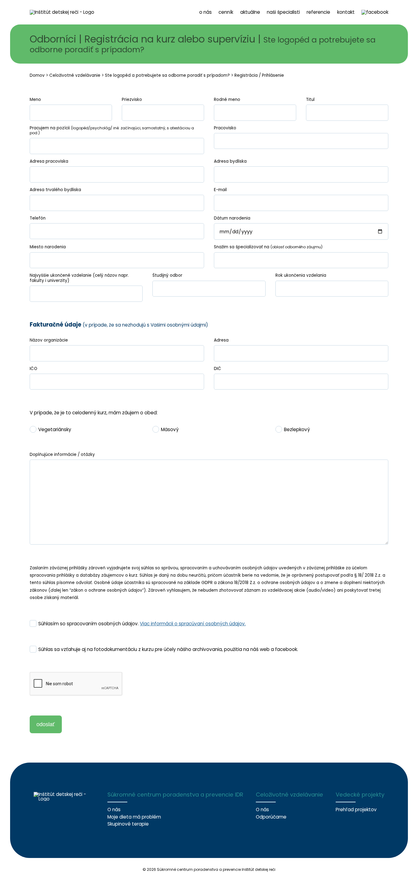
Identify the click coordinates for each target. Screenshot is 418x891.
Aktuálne (250, 12)
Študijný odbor (167, 275)
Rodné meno (227, 99)
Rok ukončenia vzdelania (300, 275)
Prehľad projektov (356, 809)
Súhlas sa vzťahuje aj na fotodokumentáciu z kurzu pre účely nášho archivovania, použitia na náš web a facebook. (168, 649)
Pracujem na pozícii (112, 130)
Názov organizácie (49, 340)
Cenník (225, 12)
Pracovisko (225, 128)
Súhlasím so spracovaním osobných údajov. (142, 624)
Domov (37, 75)
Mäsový (170, 430)
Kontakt (346, 12)
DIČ (217, 368)
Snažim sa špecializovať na (268, 247)
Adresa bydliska (230, 161)
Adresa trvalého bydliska (55, 189)
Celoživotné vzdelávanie (74, 75)
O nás (205, 12)
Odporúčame (271, 817)
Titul (310, 99)
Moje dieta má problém (134, 817)
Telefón (38, 218)
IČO (33, 368)
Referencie (318, 12)
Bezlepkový (297, 430)
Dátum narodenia (232, 218)
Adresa (221, 340)
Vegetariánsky (54, 430)
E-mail (220, 189)
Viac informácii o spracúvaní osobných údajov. (193, 623)
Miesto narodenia (48, 247)
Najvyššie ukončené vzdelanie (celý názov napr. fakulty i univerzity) (79, 278)
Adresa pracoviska (49, 161)
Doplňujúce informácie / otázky (62, 454)
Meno (35, 99)
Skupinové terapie (128, 824)
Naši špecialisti (283, 12)
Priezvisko (132, 99)
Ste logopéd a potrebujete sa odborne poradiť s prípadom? (167, 75)
